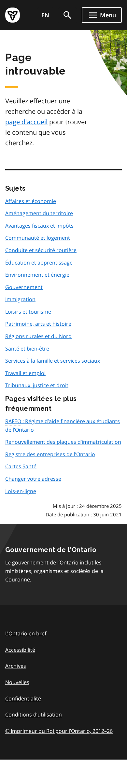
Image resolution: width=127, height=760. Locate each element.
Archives (15, 665)
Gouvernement (24, 287)
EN (45, 15)
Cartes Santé (20, 466)
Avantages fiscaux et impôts (39, 225)
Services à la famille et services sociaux (52, 360)
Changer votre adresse (33, 478)
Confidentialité (23, 698)
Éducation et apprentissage (39, 262)
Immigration (20, 299)
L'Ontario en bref (25, 633)
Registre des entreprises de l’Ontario (50, 454)
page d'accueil (26, 121)
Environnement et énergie (37, 274)
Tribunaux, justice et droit (36, 385)
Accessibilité (20, 649)
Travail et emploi (25, 373)
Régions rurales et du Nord (38, 336)
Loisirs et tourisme (28, 311)
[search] (67, 15)
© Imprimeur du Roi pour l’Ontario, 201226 (59, 730)
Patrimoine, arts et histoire (38, 323)
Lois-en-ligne (20, 491)
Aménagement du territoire (39, 213)
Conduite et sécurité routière (41, 250)
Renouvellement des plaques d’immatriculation (63, 441)
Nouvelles (17, 682)
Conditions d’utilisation (33, 714)
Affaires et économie (30, 201)
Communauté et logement (37, 237)
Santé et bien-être (27, 348)
